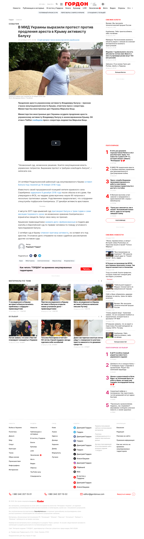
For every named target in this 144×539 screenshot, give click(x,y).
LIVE (85, 8)
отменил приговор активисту (54, 233)
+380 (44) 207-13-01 (22, 494)
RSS (78, 472)
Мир (10, 440)
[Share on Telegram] (39, 255)
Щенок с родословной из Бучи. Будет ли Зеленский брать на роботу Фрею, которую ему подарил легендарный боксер (122, 379)
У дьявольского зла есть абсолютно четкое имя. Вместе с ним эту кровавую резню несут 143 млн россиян (119, 55)
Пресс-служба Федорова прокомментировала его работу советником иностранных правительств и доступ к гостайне (122, 184)
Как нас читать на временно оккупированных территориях (123, 447)
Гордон (11, 19)
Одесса (55, 436)
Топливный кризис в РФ (48, 12)
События (19, 19)
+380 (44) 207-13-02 (57, 494)
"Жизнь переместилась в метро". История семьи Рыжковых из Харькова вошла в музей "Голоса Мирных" (119, 244)
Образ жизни (14, 457)
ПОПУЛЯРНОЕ (112, 145)
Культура (12, 449)
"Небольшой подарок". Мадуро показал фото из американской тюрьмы (123, 287)
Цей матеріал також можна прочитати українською (59, 40)
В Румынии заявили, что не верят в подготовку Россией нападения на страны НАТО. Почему (119, 326)
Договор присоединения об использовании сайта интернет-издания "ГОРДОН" (103, 447)
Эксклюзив (94, 8)
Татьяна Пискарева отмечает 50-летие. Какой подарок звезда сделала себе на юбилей (55, 340)
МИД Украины (30, 261)
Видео (113, 8)
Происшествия (15, 461)
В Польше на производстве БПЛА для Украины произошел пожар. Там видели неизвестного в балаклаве (120, 265)
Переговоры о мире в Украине (72, 12)
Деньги (11, 436)
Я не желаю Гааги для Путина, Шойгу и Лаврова (118, 65)
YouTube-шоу (35, 472)
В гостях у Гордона (55, 8)
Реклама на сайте (123, 436)
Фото (105, 8)
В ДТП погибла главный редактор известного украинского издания (119, 355)
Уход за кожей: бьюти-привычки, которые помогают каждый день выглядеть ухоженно (118, 274)
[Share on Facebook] (30, 255)
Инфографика (14, 465)
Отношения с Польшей (96, 12)
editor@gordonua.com (93, 494)
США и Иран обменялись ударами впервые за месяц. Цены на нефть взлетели (119, 296)
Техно (11, 453)
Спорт (11, 444)
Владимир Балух (69, 261)
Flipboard (81, 467)
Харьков (55, 444)
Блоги (68, 8)
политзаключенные (43, 261)
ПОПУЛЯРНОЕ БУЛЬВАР (117, 348)
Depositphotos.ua (40, 511)
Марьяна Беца (56, 261)
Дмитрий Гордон (84, 428)
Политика (13, 432)
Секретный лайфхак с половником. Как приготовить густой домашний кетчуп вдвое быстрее (122, 394)
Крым (21, 261)
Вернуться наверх (124, 494)
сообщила (37, 120)
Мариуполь (56, 453)
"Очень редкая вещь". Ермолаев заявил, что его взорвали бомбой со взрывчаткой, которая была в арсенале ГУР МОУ (120, 316)
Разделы (33, 423)
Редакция (120, 432)
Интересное (13, 470)
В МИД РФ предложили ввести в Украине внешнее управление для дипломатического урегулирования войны (122, 170)
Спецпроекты (35, 476)
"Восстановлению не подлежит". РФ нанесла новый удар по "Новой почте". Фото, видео (119, 255)
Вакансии (120, 428)
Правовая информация (125, 440)
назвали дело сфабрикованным (60, 222)
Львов (54, 432)
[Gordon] (76, 4)
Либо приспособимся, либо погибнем (122, 335)
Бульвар (76, 8)
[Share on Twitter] (35, 255)
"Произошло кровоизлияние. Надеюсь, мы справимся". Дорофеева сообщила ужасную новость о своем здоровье (122, 407)
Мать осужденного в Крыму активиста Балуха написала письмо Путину (86, 304)
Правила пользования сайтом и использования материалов (103, 428)
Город (54, 423)
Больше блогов (120, 72)
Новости (16, 8)
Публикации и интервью (33, 8)
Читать (86, 269)
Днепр (54, 449)
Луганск (55, 457)
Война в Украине (15, 428)
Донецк (55, 440)
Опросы (121, 8)
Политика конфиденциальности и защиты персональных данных (102, 437)
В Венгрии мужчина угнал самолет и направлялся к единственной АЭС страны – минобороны (121, 198)
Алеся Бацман (83, 459)
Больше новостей (120, 342)
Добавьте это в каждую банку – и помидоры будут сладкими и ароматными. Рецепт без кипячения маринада (122, 367)
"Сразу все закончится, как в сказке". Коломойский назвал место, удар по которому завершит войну (121, 210)
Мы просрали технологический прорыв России (119, 24)
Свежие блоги (113, 20)
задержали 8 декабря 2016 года (45, 192)
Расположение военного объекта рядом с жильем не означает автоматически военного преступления (120, 43)
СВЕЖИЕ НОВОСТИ (115, 235)
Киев (54, 428)
